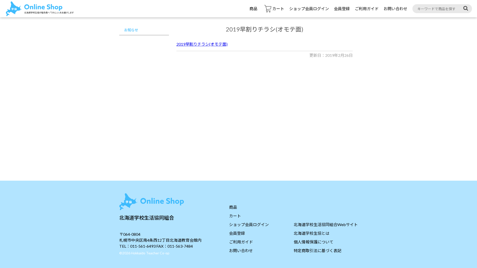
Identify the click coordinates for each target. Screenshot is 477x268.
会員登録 (342, 8)
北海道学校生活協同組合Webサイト (326, 224)
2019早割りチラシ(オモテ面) (202, 44)
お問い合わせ (395, 8)
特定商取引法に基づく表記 (317, 250)
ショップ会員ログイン (309, 8)
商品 (253, 8)
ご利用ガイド (367, 8)
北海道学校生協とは (311, 233)
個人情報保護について (313, 241)
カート (235, 215)
